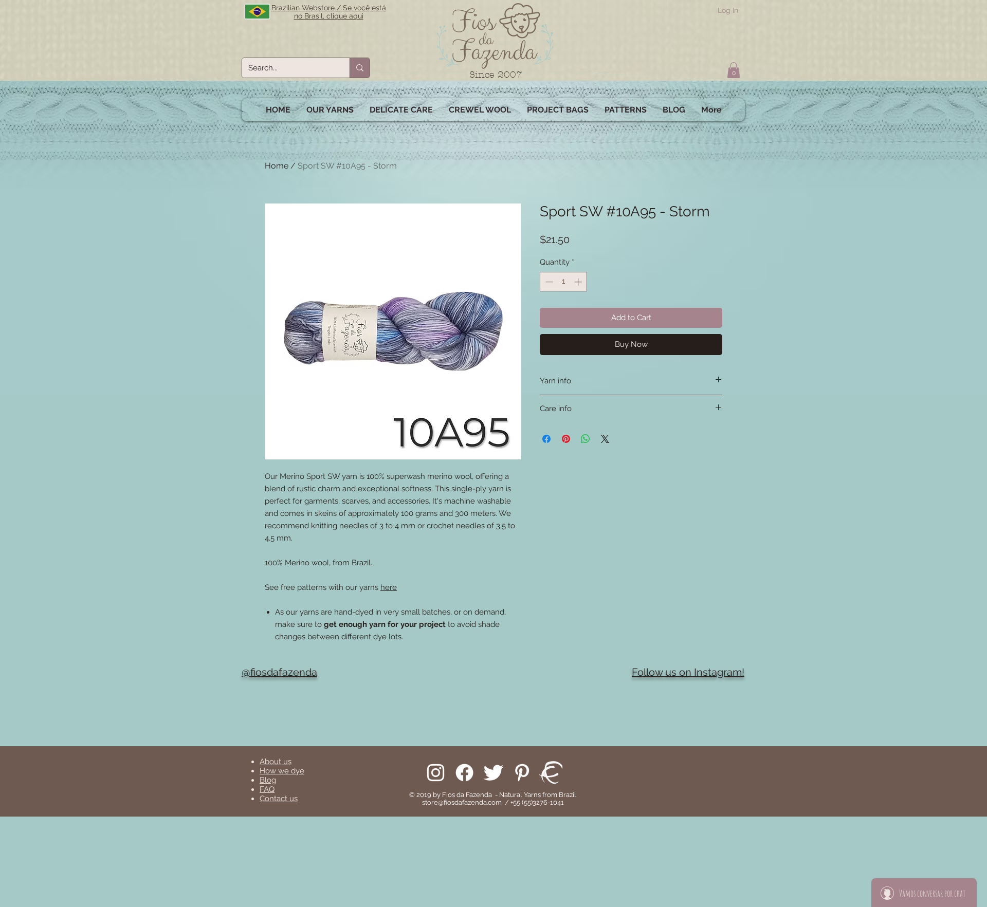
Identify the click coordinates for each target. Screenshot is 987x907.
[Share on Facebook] (546, 439)
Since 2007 (495, 74)
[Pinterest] (522, 772)
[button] (733, 70)
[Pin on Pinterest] (566, 439)
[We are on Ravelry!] (550, 772)
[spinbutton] (563, 281)
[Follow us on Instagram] (435, 772)
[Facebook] (464, 772)
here (388, 587)
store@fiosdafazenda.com (462, 802)
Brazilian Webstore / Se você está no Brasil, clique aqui (328, 12)
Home (276, 166)
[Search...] (360, 68)
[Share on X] (605, 439)
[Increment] (579, 281)
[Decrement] (548, 281)
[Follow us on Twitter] (493, 772)
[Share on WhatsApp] (585, 439)
